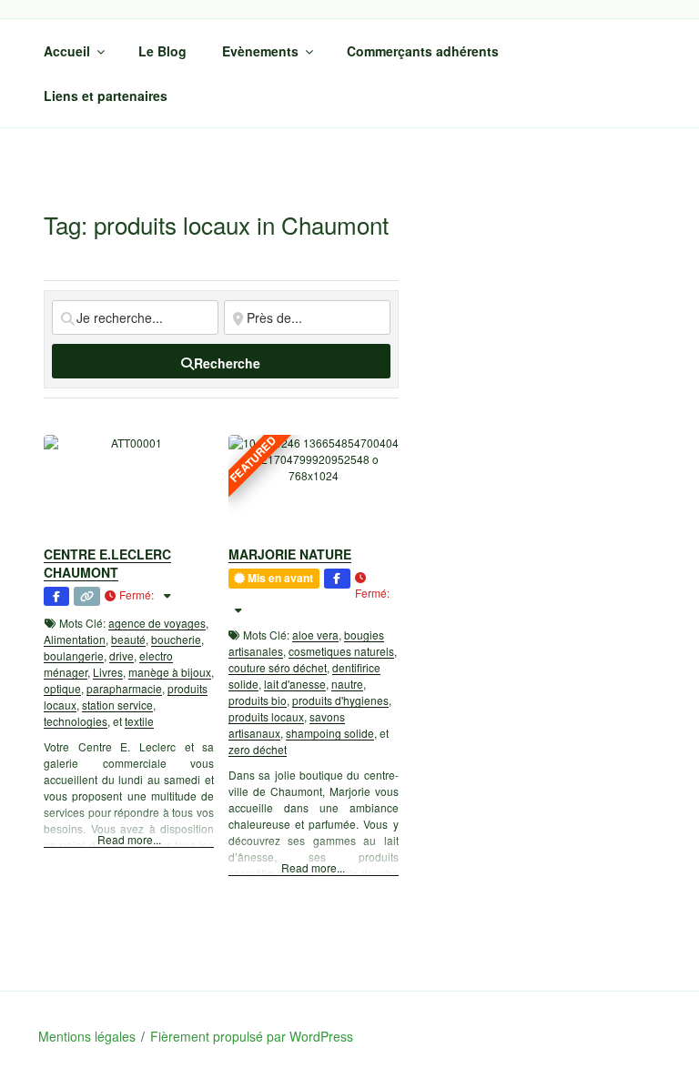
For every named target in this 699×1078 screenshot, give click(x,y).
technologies (75, 721)
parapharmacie (124, 688)
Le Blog (162, 51)
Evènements (260, 51)
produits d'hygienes (340, 700)
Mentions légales (87, 1036)
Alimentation (75, 639)
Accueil (67, 51)
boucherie (176, 639)
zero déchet (257, 749)
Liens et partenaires (105, 95)
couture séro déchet (277, 667)
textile (139, 721)
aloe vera (315, 634)
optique (62, 688)
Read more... (129, 839)
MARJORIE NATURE (289, 554)
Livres (108, 672)
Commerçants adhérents (423, 51)
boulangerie (74, 655)
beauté (128, 639)
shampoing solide (330, 732)
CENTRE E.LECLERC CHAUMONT (107, 563)
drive (121, 655)
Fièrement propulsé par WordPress (251, 1036)
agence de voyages (157, 622)
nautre (347, 683)
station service (117, 704)
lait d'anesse (295, 683)
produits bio (257, 700)
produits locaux (266, 716)
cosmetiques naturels (341, 651)
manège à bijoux (169, 672)
